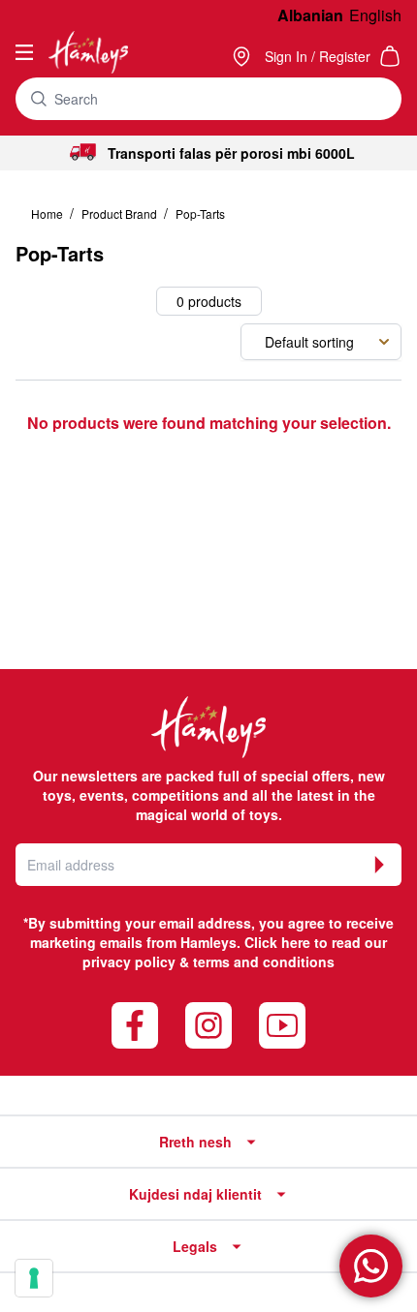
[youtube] (282, 1025)
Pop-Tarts (200, 213)
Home (48, 213)
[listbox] (321, 341)
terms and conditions (264, 961)
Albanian (310, 15)
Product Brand (120, 213)
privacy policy (129, 961)
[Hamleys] (243, 56)
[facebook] (135, 1025)
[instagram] (208, 1025)
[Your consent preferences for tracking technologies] (34, 1278)
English (375, 15)
